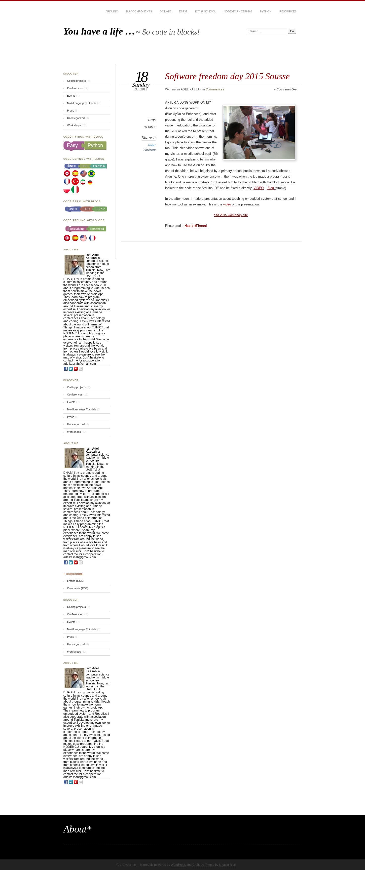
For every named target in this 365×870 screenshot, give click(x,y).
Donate (165, 11)
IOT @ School (205, 11)
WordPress (178, 865)
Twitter (152, 145)
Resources (287, 11)
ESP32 (183, 11)
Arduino (112, 11)
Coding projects (76, 80)
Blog (271, 188)
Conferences (215, 89)
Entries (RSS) (75, 580)
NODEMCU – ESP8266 (238, 11)
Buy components (139, 11)
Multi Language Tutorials (81, 103)
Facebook (150, 149)
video (227, 204)
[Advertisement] (182, 53)
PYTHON (265, 11)
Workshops (74, 125)
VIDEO (259, 188)
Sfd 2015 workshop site (231, 215)
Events (71, 95)
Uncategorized (76, 118)
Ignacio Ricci (227, 865)
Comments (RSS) (77, 588)
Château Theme (203, 865)
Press (70, 110)
